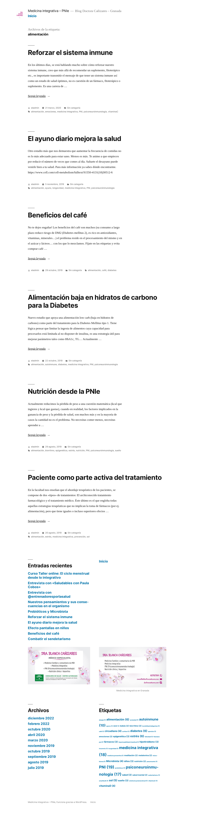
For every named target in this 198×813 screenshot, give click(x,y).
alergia (102, 720)
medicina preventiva (115, 755)
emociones (50, 111)
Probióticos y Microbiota (48, 611)
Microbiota (114, 761)
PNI (80, 111)
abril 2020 (36, 735)
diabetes (112, 270)
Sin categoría (73, 108)
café (104, 270)
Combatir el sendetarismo (49, 639)
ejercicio (152, 731)
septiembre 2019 (42, 757)
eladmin (35, 108)
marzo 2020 (38, 740)
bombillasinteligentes (151, 726)
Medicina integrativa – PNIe (48, 11)
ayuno (48, 188)
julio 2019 (36, 768)
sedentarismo (154, 775)
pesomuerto (152, 761)
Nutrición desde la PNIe (64, 391)
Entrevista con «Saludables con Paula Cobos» (58, 585)
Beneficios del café (57, 215)
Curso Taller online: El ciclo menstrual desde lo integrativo (58, 575)
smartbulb (103, 781)
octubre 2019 (39, 751)
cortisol (126, 731)
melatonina (145, 755)
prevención (80, 536)
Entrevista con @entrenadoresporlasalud (49, 594)
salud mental (139, 775)
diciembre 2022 (41, 718)
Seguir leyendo (39, 96)
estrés (72, 450)
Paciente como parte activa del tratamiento (95, 477)
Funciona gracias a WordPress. (71, 802)
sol (88, 536)
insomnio (103, 748)
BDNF (116, 726)
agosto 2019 (38, 762)
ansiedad (134, 720)
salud (127, 774)
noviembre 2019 (41, 746)
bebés (124, 726)
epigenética (61, 450)
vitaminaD (107, 785)
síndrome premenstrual (138, 781)
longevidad (58, 188)
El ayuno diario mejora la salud (74, 138)
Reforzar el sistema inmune (70, 52)
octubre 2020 (39, 729)
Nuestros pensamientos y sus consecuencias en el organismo (58, 604)
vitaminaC (113, 111)
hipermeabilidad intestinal (129, 742)
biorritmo (49, 450)
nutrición (80, 450)
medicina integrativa (67, 111)
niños (129, 761)
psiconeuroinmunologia (95, 111)
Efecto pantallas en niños (48, 628)
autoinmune (51, 364)
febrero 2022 (38, 724)
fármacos (111, 741)
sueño (118, 450)
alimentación (37, 111)
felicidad (149, 737)
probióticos (120, 768)
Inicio (32, 16)
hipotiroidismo (149, 741)
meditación (131, 755)
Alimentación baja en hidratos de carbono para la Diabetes (92, 301)
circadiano (113, 731)
